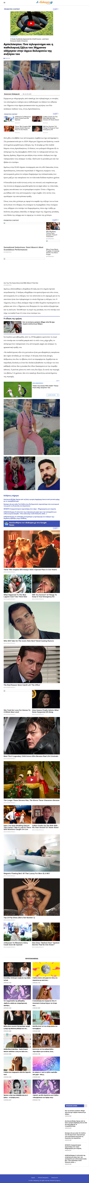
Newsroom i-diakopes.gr (12, 94)
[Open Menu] (4, 2)
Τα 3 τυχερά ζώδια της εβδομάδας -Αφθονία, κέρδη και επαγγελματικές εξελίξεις (15, 1003)
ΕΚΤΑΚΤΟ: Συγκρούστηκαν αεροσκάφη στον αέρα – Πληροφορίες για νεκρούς (30, 509)
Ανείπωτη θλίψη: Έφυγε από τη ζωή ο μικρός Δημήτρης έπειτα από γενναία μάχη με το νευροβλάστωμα (31, 500)
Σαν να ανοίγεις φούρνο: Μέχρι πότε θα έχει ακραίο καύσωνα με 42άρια (39, 323)
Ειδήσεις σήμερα (11, 495)
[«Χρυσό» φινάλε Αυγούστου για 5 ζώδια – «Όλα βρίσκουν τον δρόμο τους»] (46, 1087)
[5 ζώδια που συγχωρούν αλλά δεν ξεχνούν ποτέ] (17, 1064)
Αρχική (33, 1177)
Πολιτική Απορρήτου (43, 1177)
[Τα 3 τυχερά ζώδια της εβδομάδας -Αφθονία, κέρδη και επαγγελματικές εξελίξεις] (17, 992)
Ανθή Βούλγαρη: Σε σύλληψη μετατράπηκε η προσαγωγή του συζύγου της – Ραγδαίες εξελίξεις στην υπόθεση (29, 517)
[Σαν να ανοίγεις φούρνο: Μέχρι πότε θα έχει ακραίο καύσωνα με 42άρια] (13, 327)
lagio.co (58, 1180)
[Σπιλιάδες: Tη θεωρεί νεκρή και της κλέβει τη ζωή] (17, 969)
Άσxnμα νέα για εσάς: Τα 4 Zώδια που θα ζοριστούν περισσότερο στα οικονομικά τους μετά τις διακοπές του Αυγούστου (31, 505)
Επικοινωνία (54, 1177)
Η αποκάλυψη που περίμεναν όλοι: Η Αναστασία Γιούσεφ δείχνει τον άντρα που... (45, 1003)
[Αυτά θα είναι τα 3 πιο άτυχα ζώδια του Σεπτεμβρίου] (46, 1018)
